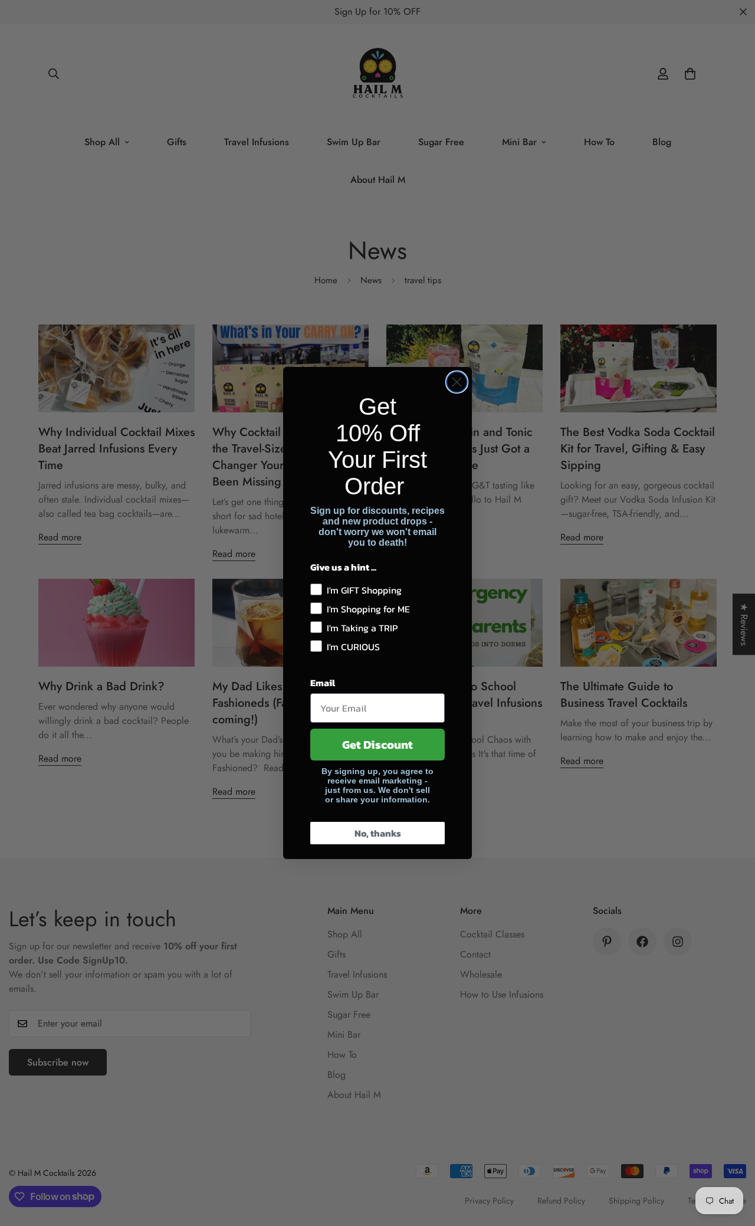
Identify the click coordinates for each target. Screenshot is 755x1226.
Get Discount (377, 744)
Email (322, 683)
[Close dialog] (457, 382)
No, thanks (377, 833)
